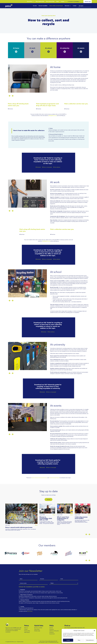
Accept (68, 640)
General (51, 627)
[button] (94, 630)
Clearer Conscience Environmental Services (39, 477)
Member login (37, 630)
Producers (51, 632)
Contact (26, 629)
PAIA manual (27, 632)
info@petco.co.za (53, 115)
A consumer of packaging (73, 1)
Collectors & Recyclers (54, 630)
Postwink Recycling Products (54, 477)
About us (26, 627)
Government (52, 633)
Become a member (38, 627)
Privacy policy (27, 630)
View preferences (90, 640)
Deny (79, 640)
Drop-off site (36, 629)
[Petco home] (9, 5)
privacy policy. (30, 611)
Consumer (51, 629)
